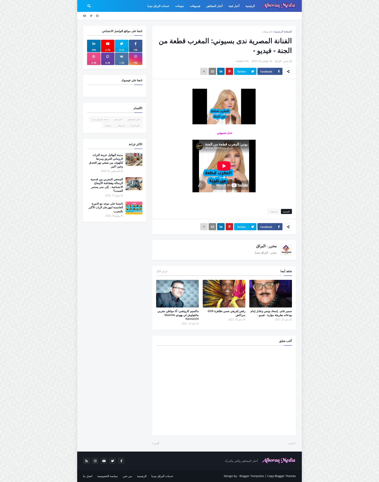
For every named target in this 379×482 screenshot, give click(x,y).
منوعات (107, 125)
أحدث (291, 443)
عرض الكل (162, 271)
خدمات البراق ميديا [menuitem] (158, 6)
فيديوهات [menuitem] (195, 6)
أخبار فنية (118, 119)
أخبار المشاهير (134, 119)
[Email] (212, 71)
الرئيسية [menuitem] (250, 6)
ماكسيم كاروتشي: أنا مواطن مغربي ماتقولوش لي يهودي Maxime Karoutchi (178, 315)
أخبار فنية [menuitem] (234, 6)
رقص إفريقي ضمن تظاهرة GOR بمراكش (226, 313)
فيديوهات (267, 31)
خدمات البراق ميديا (100, 119)
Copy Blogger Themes (281, 476)
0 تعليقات (240, 61)
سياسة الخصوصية (107, 476)
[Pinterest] (229, 71)
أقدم (156, 443)
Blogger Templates (251, 476)
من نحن (127, 476)
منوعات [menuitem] (179, 6)
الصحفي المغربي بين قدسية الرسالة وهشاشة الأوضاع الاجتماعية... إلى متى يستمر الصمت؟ (107, 185)
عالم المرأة (135, 125)
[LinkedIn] (221, 71)
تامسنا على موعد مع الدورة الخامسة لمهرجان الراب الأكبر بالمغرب (106, 207)
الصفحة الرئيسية (283, 31)
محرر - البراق (266, 245)
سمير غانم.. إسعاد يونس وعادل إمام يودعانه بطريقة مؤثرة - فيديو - (271, 313)
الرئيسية (141, 476)
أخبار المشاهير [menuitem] (214, 6)
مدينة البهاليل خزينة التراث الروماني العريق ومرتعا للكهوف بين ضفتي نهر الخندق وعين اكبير (106, 160)
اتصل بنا (87, 476)
